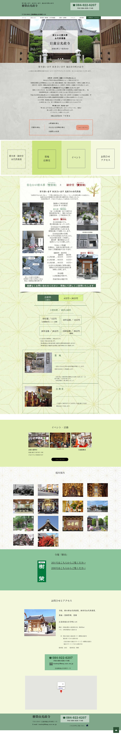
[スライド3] (62, 58)
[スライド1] (60, 58)
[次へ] (112, 41)
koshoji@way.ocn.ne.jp (48, 724)
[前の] (9, 41)
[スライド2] (58, 58)
